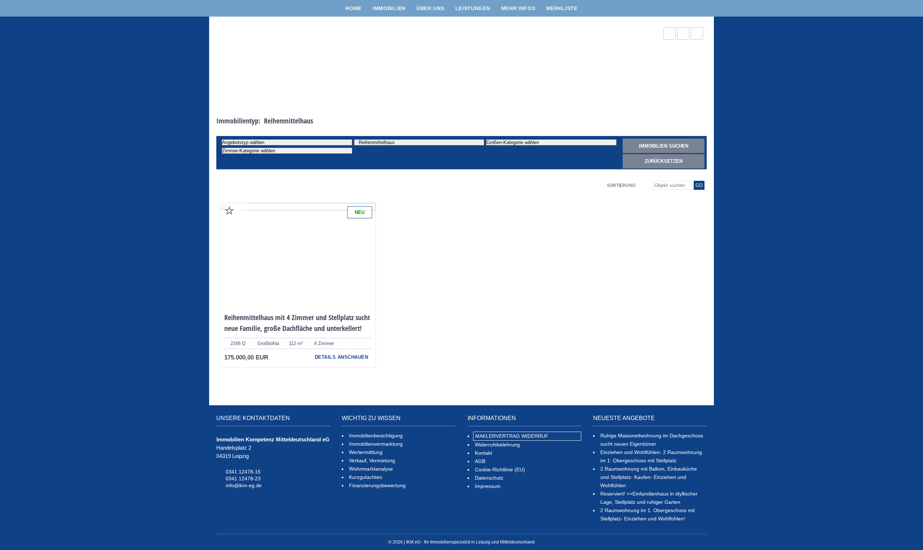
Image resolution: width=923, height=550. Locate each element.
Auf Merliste (229, 210)
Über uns (430, 8)
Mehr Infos (518, 8)
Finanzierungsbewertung (377, 485)
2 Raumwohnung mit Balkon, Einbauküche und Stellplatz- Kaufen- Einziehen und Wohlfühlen (648, 477)
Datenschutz (489, 478)
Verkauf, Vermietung (372, 460)
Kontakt (483, 453)
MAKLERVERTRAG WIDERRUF (511, 436)
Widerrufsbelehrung (497, 445)
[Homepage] (270, 60)
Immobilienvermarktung (376, 444)
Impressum (487, 486)
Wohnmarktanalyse (371, 469)
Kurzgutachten (365, 477)
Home (353, 8)
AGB (480, 461)
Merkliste (562, 8)
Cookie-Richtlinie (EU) (500, 469)
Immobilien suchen (663, 146)
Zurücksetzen (664, 161)
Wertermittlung (366, 452)
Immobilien (389, 8)
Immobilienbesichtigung (376, 435)
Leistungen (472, 8)
